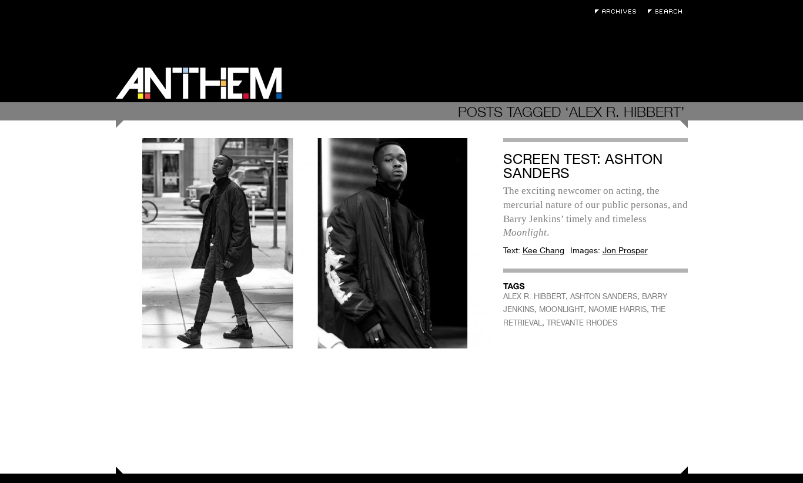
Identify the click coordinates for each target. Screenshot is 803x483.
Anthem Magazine (199, 83)
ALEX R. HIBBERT (534, 296)
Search (668, 11)
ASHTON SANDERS (603, 296)
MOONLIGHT (561, 309)
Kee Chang (543, 250)
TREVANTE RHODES (582, 322)
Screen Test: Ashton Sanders (583, 166)
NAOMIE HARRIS (617, 309)
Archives (618, 11)
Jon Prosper (625, 250)
